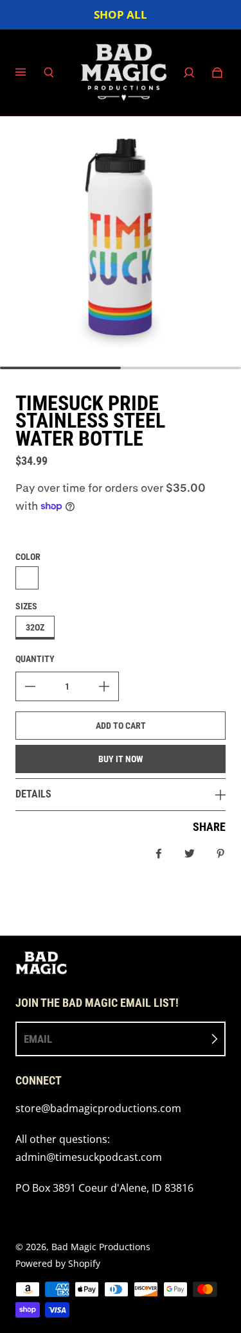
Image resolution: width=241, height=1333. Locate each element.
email (38, 1038)
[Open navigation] (29, 72)
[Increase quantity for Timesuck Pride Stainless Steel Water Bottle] (104, 686)
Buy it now (120, 759)
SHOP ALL (120, 14)
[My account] (189, 72)
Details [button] (33, 794)
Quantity (35, 659)
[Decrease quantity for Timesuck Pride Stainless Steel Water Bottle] (30, 686)
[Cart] (217, 72)
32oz (35, 627)
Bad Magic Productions (100, 1247)
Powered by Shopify (57, 1263)
